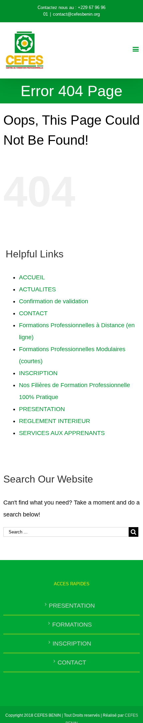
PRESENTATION (42, 409)
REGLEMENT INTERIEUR (54, 421)
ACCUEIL (32, 277)
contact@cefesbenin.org (76, 14)
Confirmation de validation (53, 301)
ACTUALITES (37, 289)
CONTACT (33, 313)
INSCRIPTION (38, 373)
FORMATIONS (72, 624)
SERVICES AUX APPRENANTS (62, 433)
